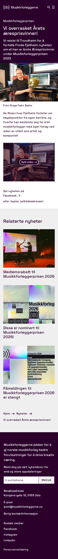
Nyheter (21, 413)
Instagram (10, 534)
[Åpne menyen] (53, 7)
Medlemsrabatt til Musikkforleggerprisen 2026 (28, 274)
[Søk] (48, 7)
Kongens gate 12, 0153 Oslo (22, 495)
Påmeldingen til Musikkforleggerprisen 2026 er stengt (28, 393)
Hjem (6, 413)
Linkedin (9, 540)
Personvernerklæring (16, 549)
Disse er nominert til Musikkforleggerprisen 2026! (23, 332)
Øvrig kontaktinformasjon (21, 513)
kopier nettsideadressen (27, 201)
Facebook (10, 195)
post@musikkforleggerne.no (23, 506)
